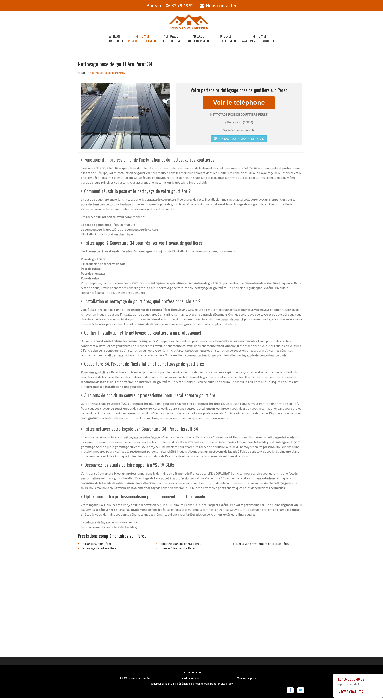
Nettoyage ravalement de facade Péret (262, 544)
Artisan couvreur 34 (114, 38)
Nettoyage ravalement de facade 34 (257, 38)
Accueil (81, 72)
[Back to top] (372, 687)
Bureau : (170, 5)
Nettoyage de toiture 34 (170, 38)
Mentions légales (246, 678)
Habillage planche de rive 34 (197, 38)
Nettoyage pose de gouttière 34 (142, 38)
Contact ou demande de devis (240, 138)
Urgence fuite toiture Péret (177, 548)
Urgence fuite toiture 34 (225, 38)
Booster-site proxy (221, 683)
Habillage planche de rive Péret (179, 544)
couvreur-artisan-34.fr (140, 678)
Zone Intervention (191, 672)
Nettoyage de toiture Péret (99, 548)
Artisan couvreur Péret (96, 544)
